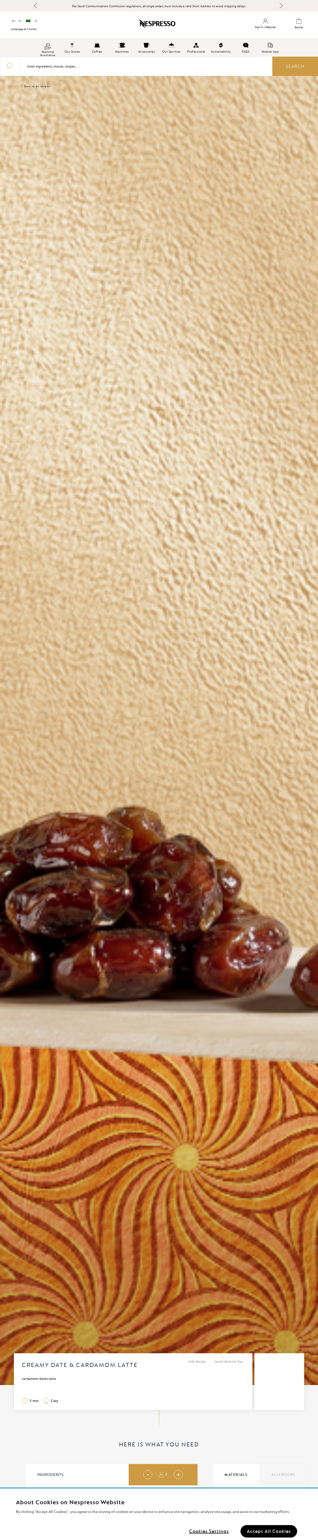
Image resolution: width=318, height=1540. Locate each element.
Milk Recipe (197, 1361)
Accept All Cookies (269, 1531)
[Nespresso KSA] (135, 25)
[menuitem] (47, 47)
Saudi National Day (228, 1361)
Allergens (283, 1474)
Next (281, 5)
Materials (235, 1474)
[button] (16, 21)
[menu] (159, 47)
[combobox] (140, 66)
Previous (35, 5)
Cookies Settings (209, 1531)
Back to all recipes (37, 86)
